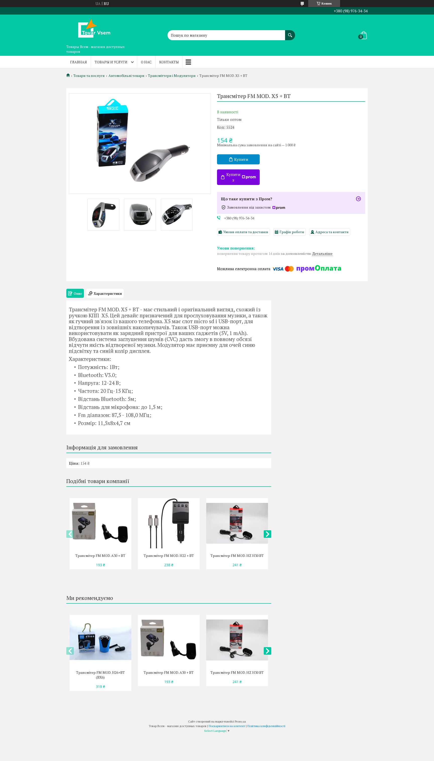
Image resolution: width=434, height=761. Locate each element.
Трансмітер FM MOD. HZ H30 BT (237, 555)
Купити (241, 159)
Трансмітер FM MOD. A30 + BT (100, 555)
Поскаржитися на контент (227, 726)
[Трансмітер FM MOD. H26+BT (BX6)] (100, 640)
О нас (146, 62)
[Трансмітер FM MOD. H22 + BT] (168, 523)
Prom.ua (240, 721)
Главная (78, 62)
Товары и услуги (111, 62)
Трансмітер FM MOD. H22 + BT (169, 555)
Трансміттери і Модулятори (172, 75)
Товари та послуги (89, 75)
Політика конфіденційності (266, 726)
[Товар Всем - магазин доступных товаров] (91, 28)
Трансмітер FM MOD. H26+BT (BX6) (100, 675)
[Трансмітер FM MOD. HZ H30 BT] (237, 523)
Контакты (169, 62)
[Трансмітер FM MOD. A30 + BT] (100, 523)
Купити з (233, 177)
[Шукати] (290, 33)
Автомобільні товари (126, 75)
